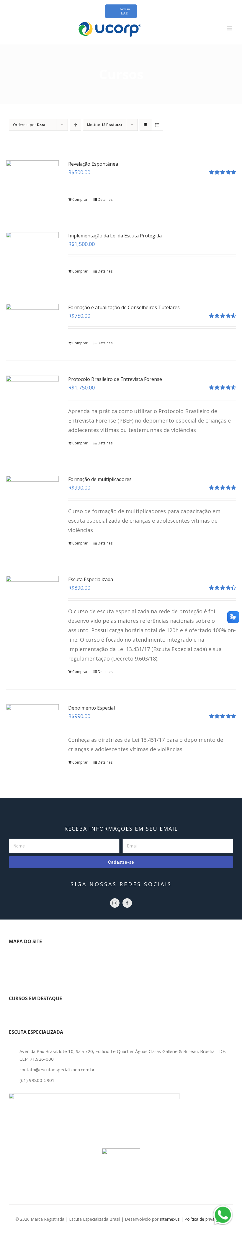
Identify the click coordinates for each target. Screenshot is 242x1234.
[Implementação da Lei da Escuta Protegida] (32, 252)
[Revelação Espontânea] (32, 180)
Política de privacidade (205, 1219)
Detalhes (105, 199)
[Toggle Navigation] (17, 960)
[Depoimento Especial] (32, 724)
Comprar (80, 199)
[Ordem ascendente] (75, 125)
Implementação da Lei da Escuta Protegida (115, 235)
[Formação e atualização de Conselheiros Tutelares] (32, 324)
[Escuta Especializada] (32, 596)
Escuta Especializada (90, 579)
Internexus (170, 1219)
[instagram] (115, 903)
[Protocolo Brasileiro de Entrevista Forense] (32, 395)
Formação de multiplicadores (100, 479)
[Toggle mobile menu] (230, 28)
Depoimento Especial (91, 708)
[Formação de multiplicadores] (32, 496)
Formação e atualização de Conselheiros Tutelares (124, 307)
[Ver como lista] (157, 125)
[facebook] (127, 903)
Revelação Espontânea (93, 164)
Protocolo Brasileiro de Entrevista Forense (115, 379)
